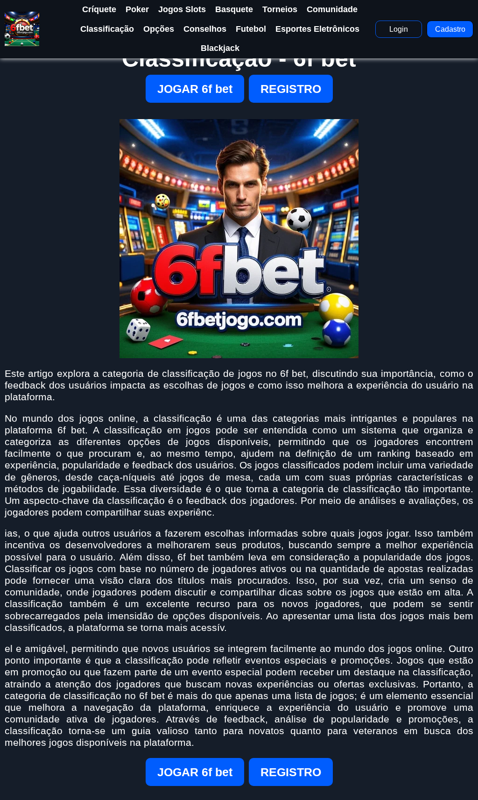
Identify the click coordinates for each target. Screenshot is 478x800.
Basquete (234, 9)
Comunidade (332, 9)
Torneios (279, 9)
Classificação (107, 29)
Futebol (251, 29)
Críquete (99, 9)
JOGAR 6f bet (194, 88)
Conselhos (204, 29)
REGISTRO (290, 88)
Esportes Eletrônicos (317, 29)
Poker (137, 9)
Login (398, 29)
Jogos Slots (182, 9)
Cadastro (450, 29)
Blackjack (220, 48)
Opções (158, 29)
